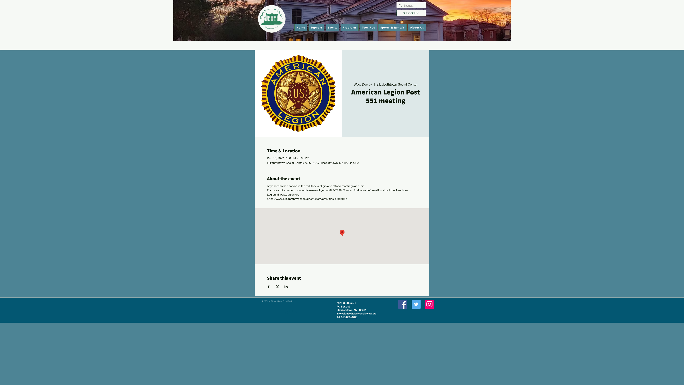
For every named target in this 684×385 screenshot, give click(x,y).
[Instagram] (429, 304)
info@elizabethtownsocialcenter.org (356, 313)
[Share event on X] (277, 286)
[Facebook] (402, 304)
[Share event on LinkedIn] (286, 286)
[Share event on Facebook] (268, 286)
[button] (350, 27)
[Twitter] (416, 304)
